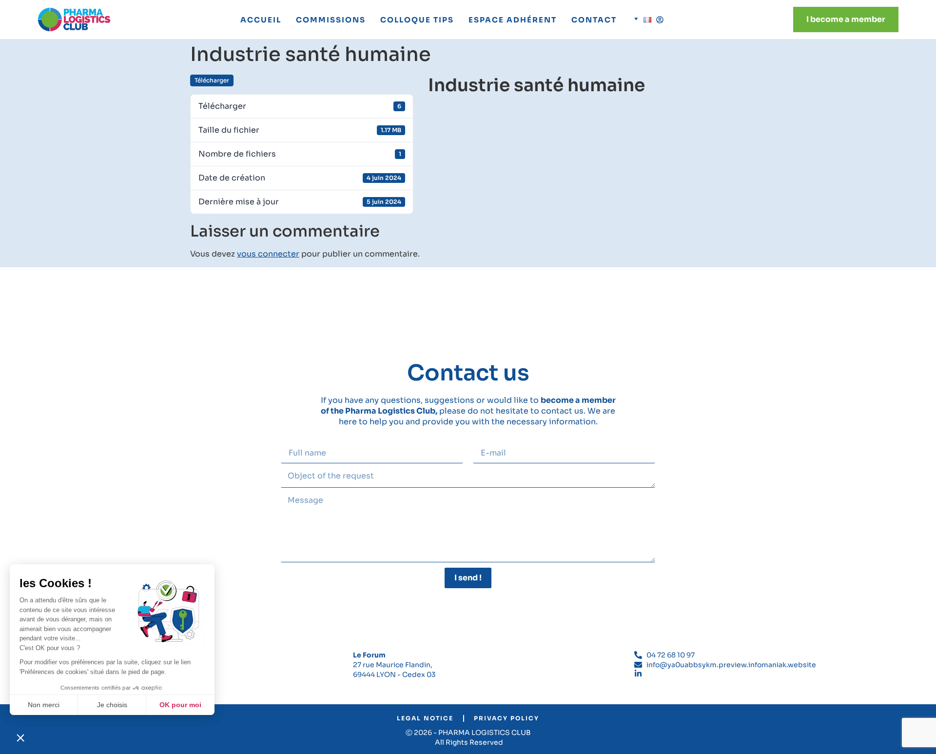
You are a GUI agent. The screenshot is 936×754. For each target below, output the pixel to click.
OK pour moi (180, 705)
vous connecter (268, 254)
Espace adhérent (512, 19)
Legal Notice (425, 718)
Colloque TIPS (417, 19)
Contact (594, 19)
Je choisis (112, 705)
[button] (20, 737)
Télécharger (212, 80)
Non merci (43, 705)
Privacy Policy (506, 718)
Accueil (260, 19)
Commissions (331, 19)
